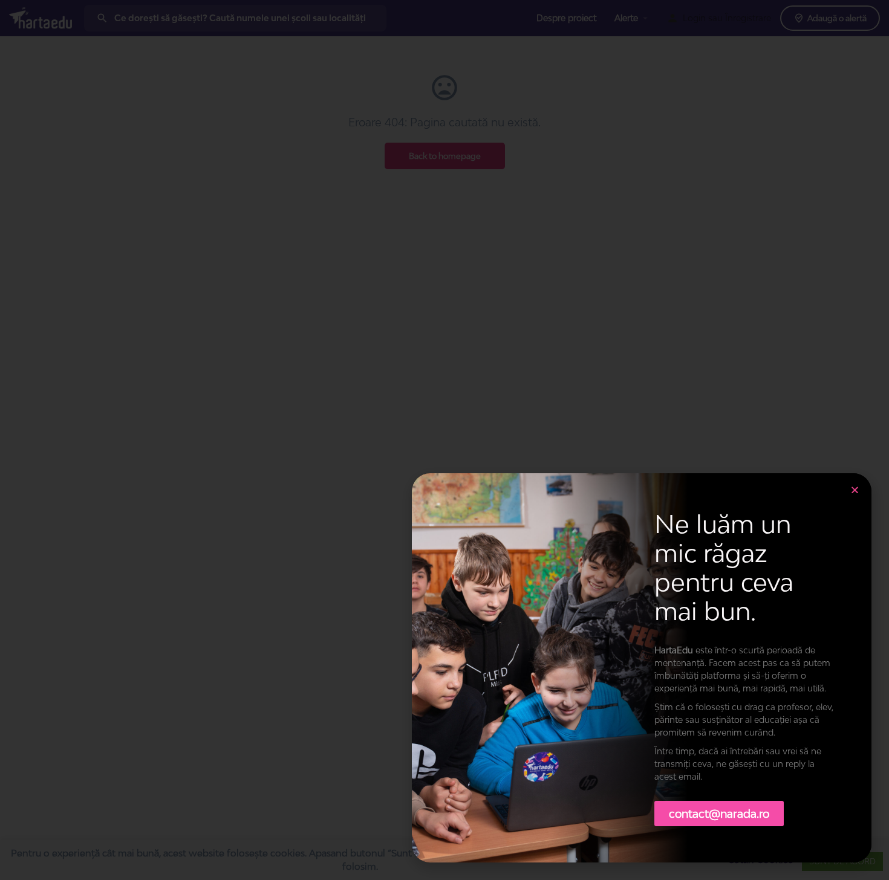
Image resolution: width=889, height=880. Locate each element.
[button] (854, 489)
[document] (444, 440)
